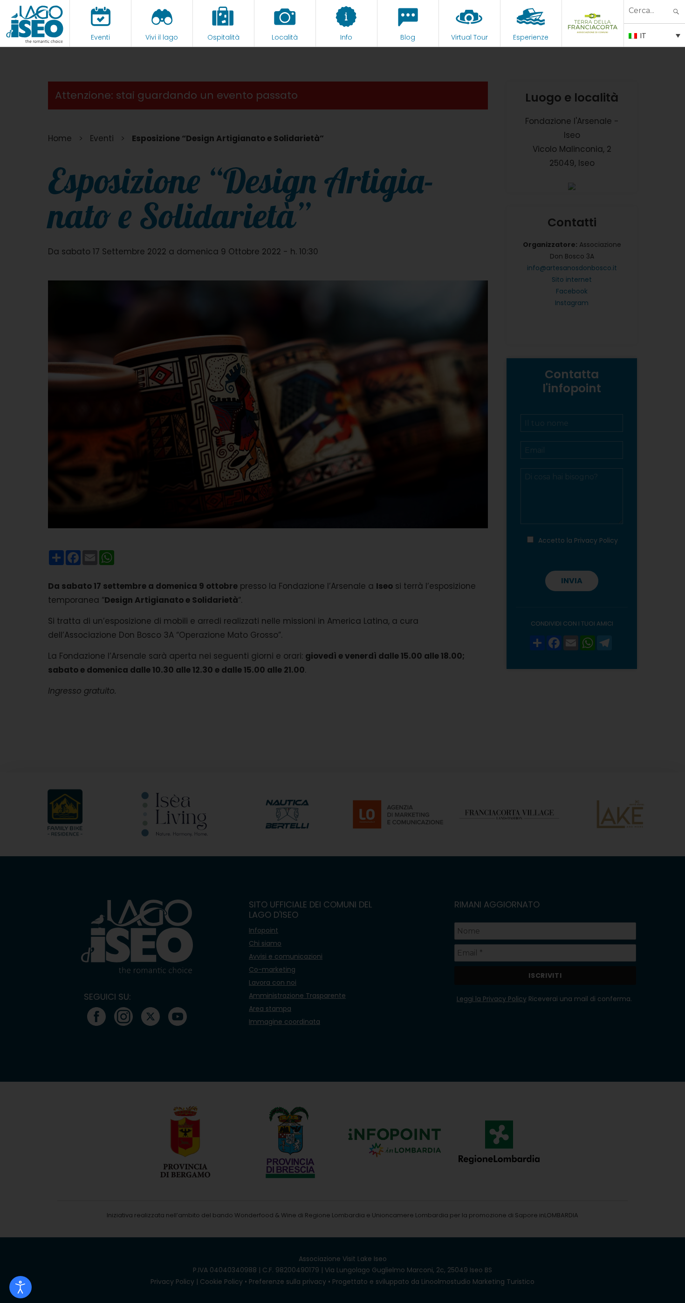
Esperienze (530, 37)
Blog (407, 37)
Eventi (100, 37)
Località (285, 37)
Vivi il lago (161, 37)
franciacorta (592, 37)
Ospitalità (223, 37)
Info (346, 37)
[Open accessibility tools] (20, 1287)
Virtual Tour (469, 37)
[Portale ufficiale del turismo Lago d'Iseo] (34, 23)
